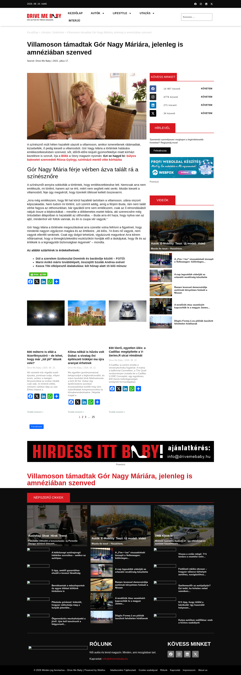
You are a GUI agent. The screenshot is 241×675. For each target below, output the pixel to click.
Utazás (145, 13)
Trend (63, 535)
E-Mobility (167, 243)
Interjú (74, 20)
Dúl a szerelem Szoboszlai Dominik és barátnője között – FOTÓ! (80, 258)
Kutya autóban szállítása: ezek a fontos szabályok (195, 621)
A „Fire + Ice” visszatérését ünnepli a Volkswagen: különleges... (193, 260)
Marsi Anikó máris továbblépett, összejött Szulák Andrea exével (80, 262)
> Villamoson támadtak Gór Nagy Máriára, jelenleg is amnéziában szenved (108, 32)
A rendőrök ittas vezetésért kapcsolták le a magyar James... (192, 306)
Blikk (64, 156)
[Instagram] (201, 4)
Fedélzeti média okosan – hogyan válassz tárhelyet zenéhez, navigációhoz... (192, 572)
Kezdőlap (75, 13)
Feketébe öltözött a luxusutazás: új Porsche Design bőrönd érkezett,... (53, 542)
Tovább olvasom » (35, 412)
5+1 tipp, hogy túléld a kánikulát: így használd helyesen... (191, 605)
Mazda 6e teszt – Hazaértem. (166, 248)
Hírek (54, 535)
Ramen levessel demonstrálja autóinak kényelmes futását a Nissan (190, 290)
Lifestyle (120, 13)
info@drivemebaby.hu (115, 658)
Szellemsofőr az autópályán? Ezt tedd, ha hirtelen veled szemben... (194, 588)
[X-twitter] (211, 4)
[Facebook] (195, 4)
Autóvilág (34, 535)
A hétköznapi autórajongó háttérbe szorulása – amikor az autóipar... (69, 555)
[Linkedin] (206, 4)
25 (93, 417)
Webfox (101, 670)
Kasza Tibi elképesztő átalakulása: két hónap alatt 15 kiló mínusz (81, 266)
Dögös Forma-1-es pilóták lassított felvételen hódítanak (193, 322)
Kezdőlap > (33, 32)
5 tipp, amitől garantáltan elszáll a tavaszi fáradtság (66, 571)
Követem (206, 88)
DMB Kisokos (164, 535)
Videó (201, 243)
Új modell (190, 243)
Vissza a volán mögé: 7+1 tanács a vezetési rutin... (192, 555)
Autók (95, 13)
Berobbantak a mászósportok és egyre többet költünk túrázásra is (68, 588)
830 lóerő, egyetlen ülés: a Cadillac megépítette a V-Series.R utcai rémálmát (127, 351)
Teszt (178, 243)
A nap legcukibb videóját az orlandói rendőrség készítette (190, 275)
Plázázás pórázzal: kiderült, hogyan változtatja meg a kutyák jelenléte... (67, 605)
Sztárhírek (58, 32)
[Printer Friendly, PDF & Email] (38, 274)
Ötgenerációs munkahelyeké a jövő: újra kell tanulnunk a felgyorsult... (69, 621)
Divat (45, 535)
